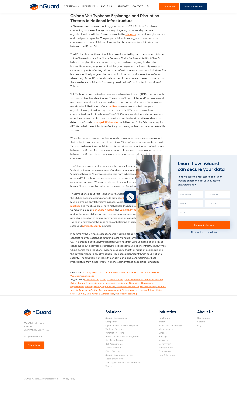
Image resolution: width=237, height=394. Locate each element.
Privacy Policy (68, 378)
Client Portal (169, 6)
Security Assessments (116, 318)
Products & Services (149, 272)
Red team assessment (110, 290)
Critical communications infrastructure (144, 279)
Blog (199, 325)
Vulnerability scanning (126, 293)
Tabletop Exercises (114, 329)
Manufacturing (166, 329)
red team (114, 106)
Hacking (89, 286)
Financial (125, 272)
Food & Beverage (167, 355)
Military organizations (104, 286)
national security (91, 225)
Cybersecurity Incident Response (121, 325)
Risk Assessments (113, 343)
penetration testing (103, 209)
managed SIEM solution (106, 122)
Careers (201, 321)
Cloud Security (112, 351)
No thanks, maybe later (204, 232)
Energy (162, 321)
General (134, 272)
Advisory (87, 272)
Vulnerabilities (107, 293)
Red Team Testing (114, 340)
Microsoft (130, 34)
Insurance (163, 340)
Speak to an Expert (193, 6)
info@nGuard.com (33, 336)
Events (116, 272)
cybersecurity (110, 283)
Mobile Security (113, 347)
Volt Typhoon (93, 293)
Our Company (204, 318)
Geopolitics (134, 283)
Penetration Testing (88, 290)
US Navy (82, 293)
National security (148, 286)
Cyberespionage (94, 283)
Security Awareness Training (119, 355)
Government (165, 343)
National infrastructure (127, 286)
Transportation (166, 347)
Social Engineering (114, 358)
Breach (95, 272)
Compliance (106, 272)
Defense (163, 332)
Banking (163, 336)
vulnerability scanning (132, 209)
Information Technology (170, 325)
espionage (123, 283)
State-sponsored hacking (134, 290)
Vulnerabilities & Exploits (82, 275)
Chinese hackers (115, 279)
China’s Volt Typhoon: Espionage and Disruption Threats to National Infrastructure (114, 18)
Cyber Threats (77, 283)
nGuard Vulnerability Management (122, 336)
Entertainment (166, 351)
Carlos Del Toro (91, 279)
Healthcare (164, 318)
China (103, 279)
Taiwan (151, 290)
